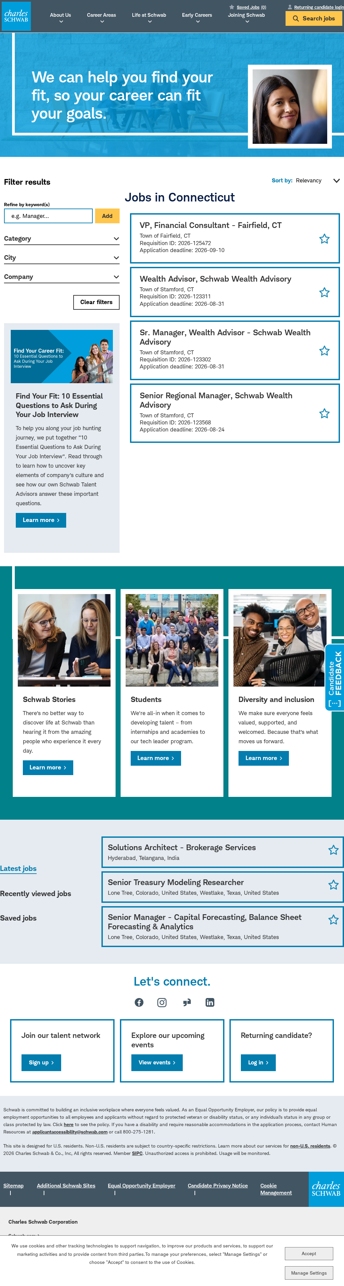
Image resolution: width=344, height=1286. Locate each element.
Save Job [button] (333, 849)
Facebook (139, 1002)
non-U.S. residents (310, 1146)
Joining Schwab (246, 15)
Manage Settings (309, 1273)
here (69, 1124)
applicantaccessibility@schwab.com (70, 1131)
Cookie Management (276, 1189)
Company (18, 277)
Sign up (39, 1062)
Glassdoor (187, 1002)
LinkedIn (210, 1002)
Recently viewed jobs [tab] (35, 893)
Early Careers (197, 15)
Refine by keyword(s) (27, 204)
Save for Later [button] (324, 238)
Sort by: (282, 180)
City (10, 257)
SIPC (137, 1153)
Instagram (162, 1002)
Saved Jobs (251, 7)
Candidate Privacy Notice (218, 1185)
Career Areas (101, 15)
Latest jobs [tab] (18, 868)
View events (154, 1062)
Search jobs (319, 18)
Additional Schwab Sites (66, 1185)
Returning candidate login (319, 7)
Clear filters (96, 301)
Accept (309, 1253)
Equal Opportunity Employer (141, 1185)
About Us (60, 15)
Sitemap (13, 1185)
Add (107, 216)
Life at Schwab (149, 15)
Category (17, 238)
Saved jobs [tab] (18, 918)
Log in (255, 1062)
